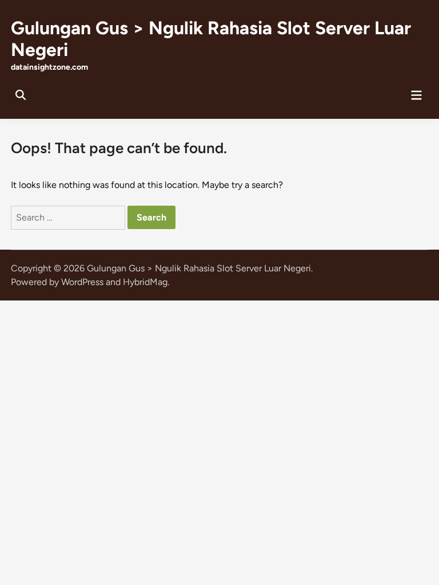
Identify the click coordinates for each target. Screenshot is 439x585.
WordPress (82, 282)
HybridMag (145, 282)
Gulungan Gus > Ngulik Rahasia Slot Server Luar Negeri (199, 268)
